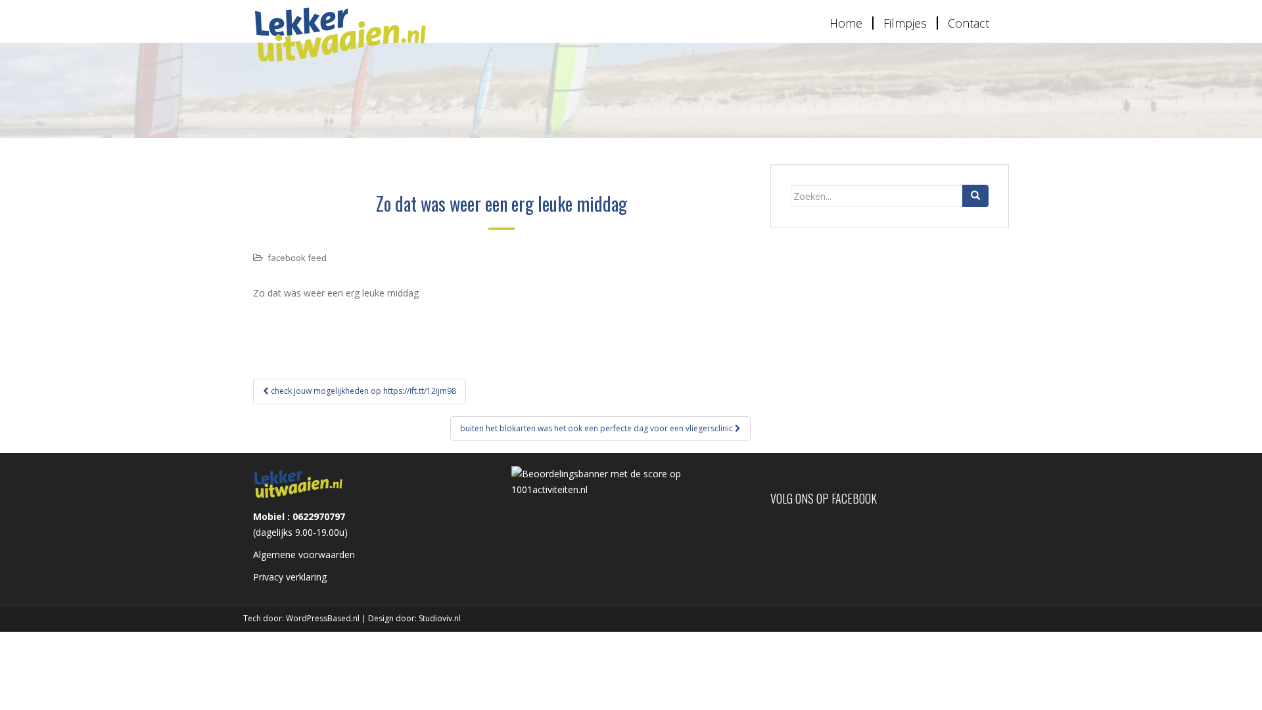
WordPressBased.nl (323, 618)
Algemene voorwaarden (304, 554)
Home (846, 23)
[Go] (975, 196)
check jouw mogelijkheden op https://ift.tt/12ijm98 (362, 390)
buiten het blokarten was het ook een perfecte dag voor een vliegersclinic (597, 428)
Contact (968, 23)
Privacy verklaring (290, 577)
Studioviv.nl (440, 618)
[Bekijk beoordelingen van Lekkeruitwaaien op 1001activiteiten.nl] (630, 481)
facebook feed (297, 258)
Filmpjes (905, 23)
